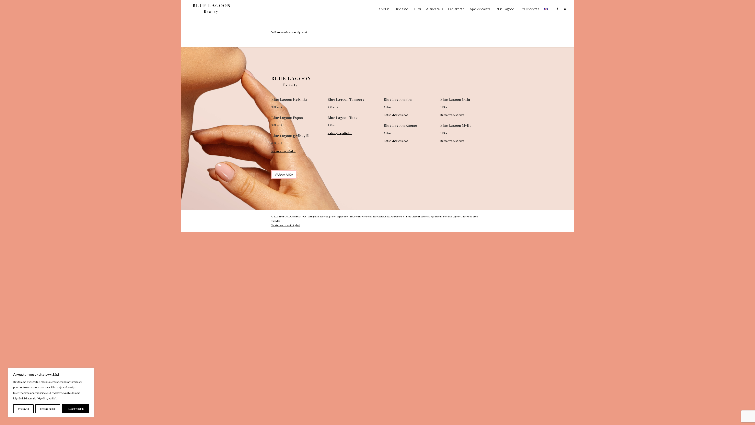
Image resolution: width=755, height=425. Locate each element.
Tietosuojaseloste (339, 216)
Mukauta (23, 408)
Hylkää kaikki (47, 408)
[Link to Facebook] (557, 9)
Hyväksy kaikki (75, 408)
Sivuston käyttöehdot (361, 216)
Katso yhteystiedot (283, 151)
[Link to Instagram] (565, 9)
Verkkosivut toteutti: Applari (285, 225)
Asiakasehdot (397, 216)
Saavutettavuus (381, 216)
